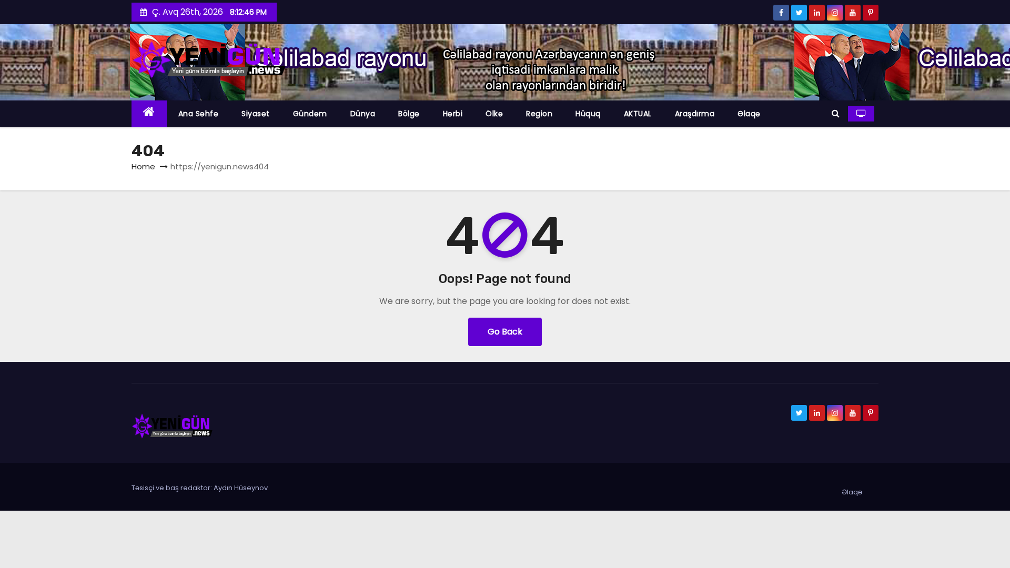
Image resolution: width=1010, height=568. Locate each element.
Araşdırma (695, 113)
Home (143, 166)
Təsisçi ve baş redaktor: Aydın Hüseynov (200, 488)
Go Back (505, 332)
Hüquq (588, 113)
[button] (836, 113)
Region (539, 113)
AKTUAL (638, 113)
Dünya (363, 113)
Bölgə (409, 113)
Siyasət (255, 113)
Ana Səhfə (198, 113)
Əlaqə (749, 113)
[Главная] (149, 113)
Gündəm (310, 113)
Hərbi (453, 113)
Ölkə (494, 113)
